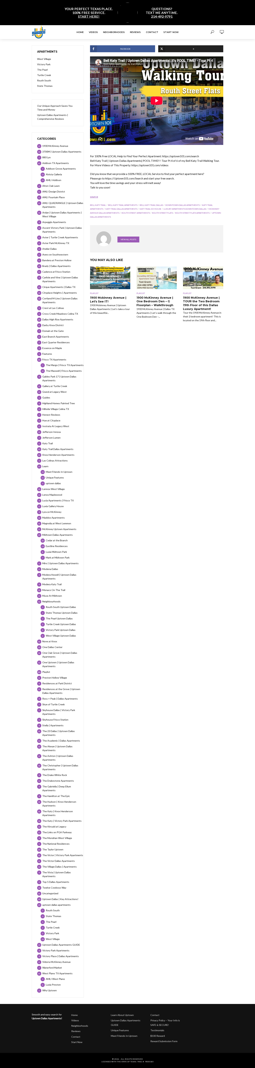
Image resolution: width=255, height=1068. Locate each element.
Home (80, 32)
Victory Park (43, 64)
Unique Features (120, 1030)
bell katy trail (98, 205)
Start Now (171, 32)
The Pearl (42, 69)
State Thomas (45, 85)
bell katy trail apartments (122, 205)
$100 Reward (157, 1035)
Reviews (135, 32)
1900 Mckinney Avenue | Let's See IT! (108, 299)
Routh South (44, 80)
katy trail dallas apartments (121, 209)
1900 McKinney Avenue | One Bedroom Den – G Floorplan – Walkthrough (155, 301)
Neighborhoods (114, 32)
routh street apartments (136, 213)
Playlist (94, 293)
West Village (44, 58)
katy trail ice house (150, 209)
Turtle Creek (44, 75)
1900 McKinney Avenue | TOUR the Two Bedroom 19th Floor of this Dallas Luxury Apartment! (201, 303)
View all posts (128, 239)
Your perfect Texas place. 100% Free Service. (89, 12)
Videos (93, 32)
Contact (152, 32)
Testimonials (157, 1030)
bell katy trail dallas (151, 205)
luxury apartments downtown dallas (185, 209)
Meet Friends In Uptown (124, 1035)
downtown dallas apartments (182, 205)
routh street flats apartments (192, 213)
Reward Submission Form (163, 1041)
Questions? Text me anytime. (162, 12)
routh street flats (162, 213)
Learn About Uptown (122, 1015)
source (94, 196)
